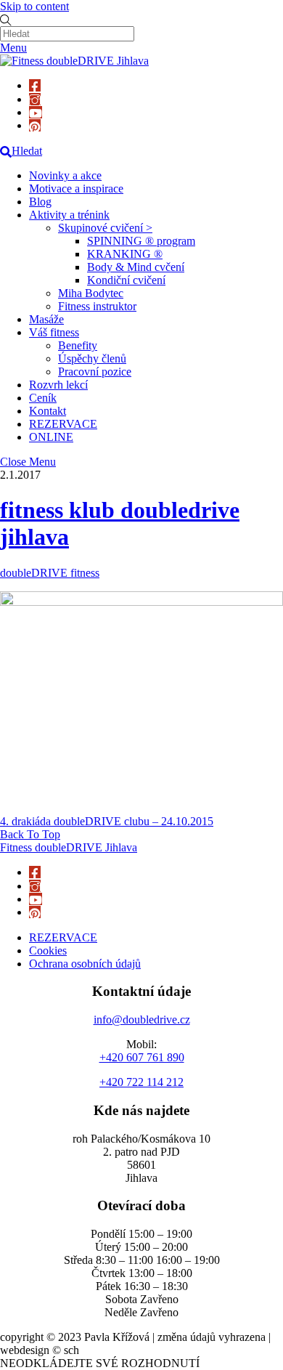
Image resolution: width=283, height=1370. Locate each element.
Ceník (43, 398)
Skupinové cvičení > (105, 228)
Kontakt (47, 411)
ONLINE (51, 437)
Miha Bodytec (90, 293)
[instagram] (35, 99)
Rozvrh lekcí (58, 384)
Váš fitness (54, 332)
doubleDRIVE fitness (49, 573)
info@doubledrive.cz (142, 1019)
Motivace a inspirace (76, 188)
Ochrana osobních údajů (85, 963)
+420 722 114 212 (141, 1082)
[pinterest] (35, 125)
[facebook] (35, 85)
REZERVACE (63, 424)
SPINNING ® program (141, 241)
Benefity (77, 345)
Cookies (48, 950)
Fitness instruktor (97, 306)
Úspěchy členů (92, 358)
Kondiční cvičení (126, 280)
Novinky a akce (65, 175)
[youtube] (35, 112)
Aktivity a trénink (69, 214)
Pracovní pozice (94, 371)
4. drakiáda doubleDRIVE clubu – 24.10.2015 (106, 821)
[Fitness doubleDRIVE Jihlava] (74, 60)
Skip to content (34, 6)
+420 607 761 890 (141, 1057)
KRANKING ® (125, 254)
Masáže (46, 319)
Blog (40, 201)
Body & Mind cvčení (135, 267)
